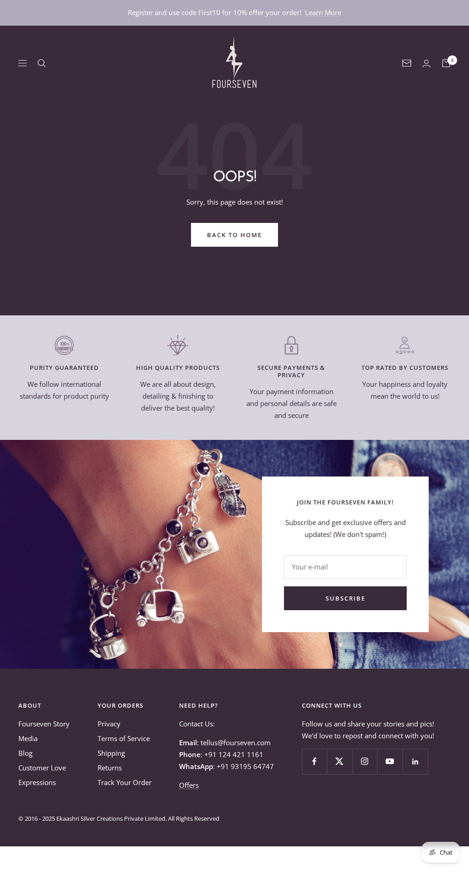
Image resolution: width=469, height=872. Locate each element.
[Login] (426, 63)
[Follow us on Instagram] (364, 761)
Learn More (323, 12)
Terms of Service (124, 738)
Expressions (37, 782)
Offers (189, 785)
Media (28, 738)
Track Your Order (125, 782)
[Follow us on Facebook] (314, 761)
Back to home (234, 235)
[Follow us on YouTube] (390, 761)
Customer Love (42, 767)
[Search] (42, 63)
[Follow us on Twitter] (339, 761)
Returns (110, 767)
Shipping (111, 753)
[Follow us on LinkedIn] (415, 761)
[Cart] (446, 63)
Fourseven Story (44, 723)
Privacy (109, 723)
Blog (25, 753)
